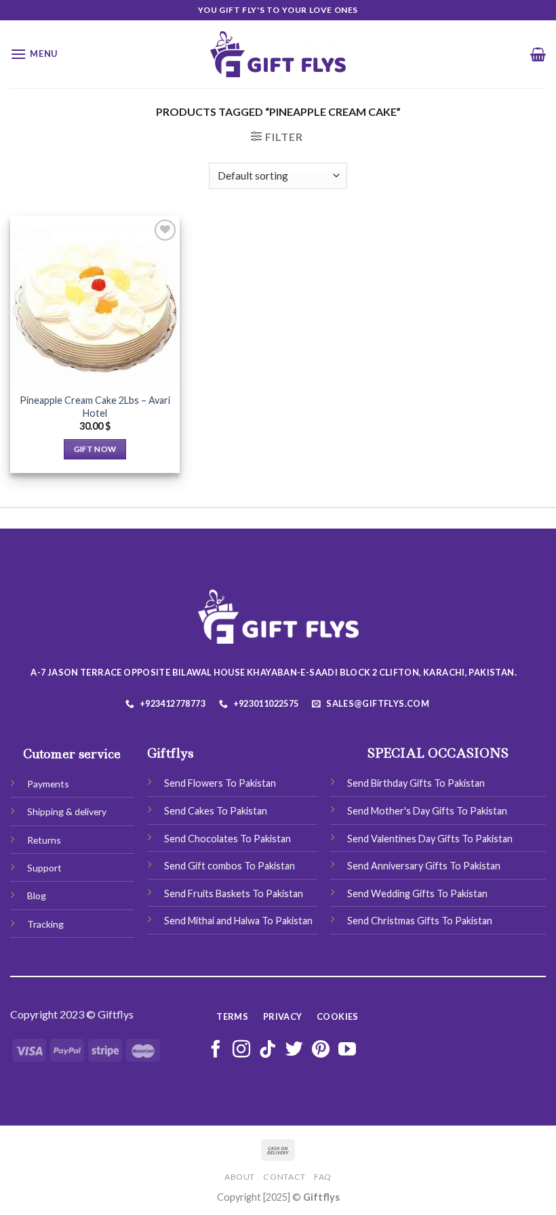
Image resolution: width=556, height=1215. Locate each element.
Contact (284, 1177)
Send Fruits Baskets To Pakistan (233, 893)
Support (44, 867)
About (239, 1177)
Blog (36, 895)
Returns (44, 840)
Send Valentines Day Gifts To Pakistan (430, 838)
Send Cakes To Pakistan (215, 811)
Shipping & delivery (66, 811)
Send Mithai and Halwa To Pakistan (238, 920)
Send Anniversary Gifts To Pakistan (423, 865)
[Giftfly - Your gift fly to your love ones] (278, 54)
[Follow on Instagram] (241, 1050)
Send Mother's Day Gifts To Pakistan (427, 811)
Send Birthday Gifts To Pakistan (416, 783)
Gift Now (95, 449)
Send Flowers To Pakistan (220, 783)
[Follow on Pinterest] (321, 1050)
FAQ (323, 1177)
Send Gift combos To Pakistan (229, 865)
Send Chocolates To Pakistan (227, 838)
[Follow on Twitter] (294, 1050)
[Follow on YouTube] (347, 1050)
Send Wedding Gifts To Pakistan (417, 893)
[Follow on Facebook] (215, 1050)
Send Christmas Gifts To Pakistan (419, 920)
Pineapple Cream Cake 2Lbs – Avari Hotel (95, 406)
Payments (48, 783)
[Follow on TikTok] (268, 1050)
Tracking (45, 924)
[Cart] (538, 54)
